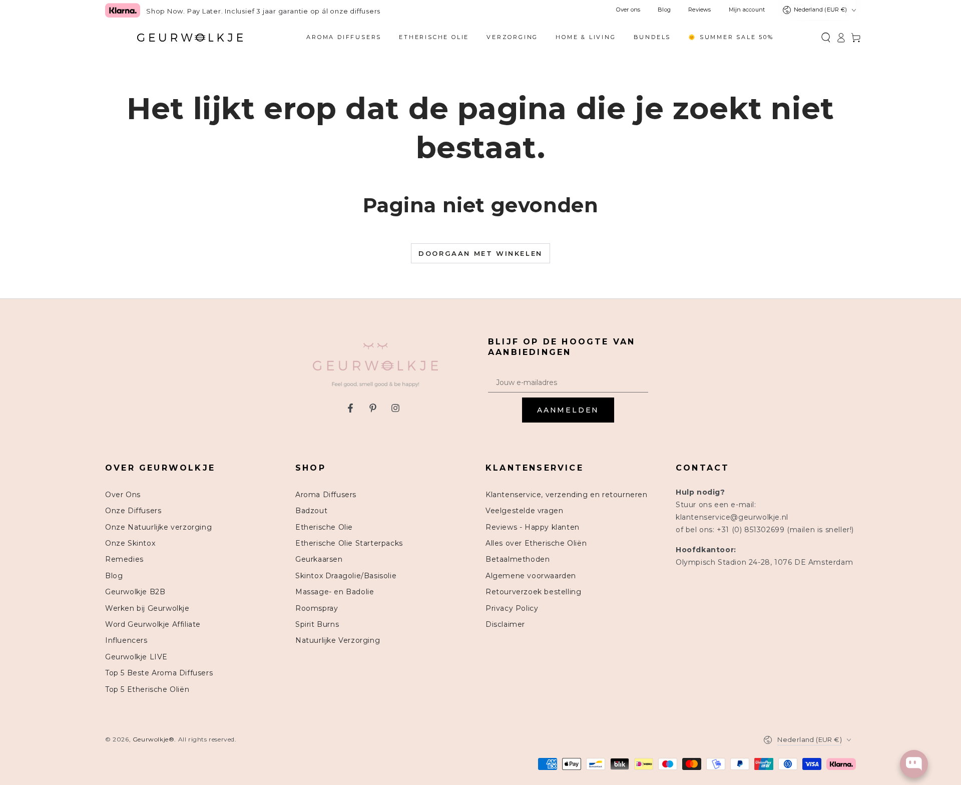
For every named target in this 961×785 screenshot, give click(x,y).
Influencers (126, 640)
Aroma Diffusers (325, 494)
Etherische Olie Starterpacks (349, 543)
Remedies (124, 559)
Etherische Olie (324, 527)
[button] (825, 37)
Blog (664, 10)
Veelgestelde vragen (524, 510)
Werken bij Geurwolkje (147, 608)
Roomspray (316, 608)
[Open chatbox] (914, 764)
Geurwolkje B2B (135, 591)
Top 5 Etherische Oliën (147, 689)
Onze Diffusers (133, 510)
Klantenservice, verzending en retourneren (567, 494)
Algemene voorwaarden (531, 575)
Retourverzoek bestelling (533, 591)
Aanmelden (568, 410)
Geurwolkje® (154, 739)
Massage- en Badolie (334, 591)
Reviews (699, 10)
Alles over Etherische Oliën (536, 543)
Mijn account (747, 10)
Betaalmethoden (518, 559)
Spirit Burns (317, 624)
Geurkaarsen (319, 559)
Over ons (628, 10)
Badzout (311, 510)
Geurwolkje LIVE (136, 656)
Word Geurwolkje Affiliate (153, 624)
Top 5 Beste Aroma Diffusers (159, 672)
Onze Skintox (130, 543)
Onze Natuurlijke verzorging (158, 527)
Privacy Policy (512, 608)
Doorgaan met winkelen (480, 253)
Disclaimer (505, 624)
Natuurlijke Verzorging (337, 640)
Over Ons (123, 494)
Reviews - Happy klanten (533, 527)
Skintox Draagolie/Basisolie (345, 575)
